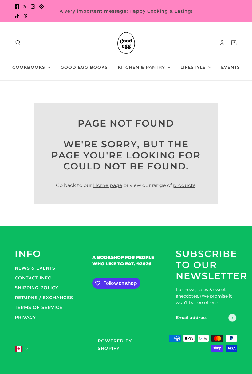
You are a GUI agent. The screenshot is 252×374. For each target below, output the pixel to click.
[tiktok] (17, 16)
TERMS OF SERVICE (38, 307)
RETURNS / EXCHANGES (44, 297)
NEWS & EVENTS (35, 268)
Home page (107, 185)
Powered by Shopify (115, 344)
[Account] (222, 42)
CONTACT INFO (33, 278)
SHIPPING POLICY (36, 287)
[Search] (18, 42)
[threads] (25, 16)
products (184, 185)
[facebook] (17, 6)
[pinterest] (41, 6)
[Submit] (232, 318)
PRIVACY (25, 317)
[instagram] (32, 6)
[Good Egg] (126, 43)
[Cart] (233, 42)
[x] (25, 6)
